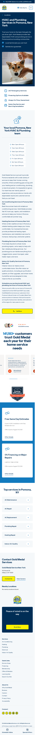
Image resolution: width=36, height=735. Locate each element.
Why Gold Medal (7, 687)
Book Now (17, 627)
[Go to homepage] (4, 7)
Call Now (19, 311)
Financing (5, 666)
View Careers (21, 579)
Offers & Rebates (7, 671)
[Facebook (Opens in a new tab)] (3, 713)
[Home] (17, 600)
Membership (6, 668)
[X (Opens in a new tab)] (6, 713)
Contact (4, 695)
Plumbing (5, 647)
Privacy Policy (6, 698)
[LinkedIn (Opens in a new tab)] (16, 713)
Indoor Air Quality (7, 652)
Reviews (4, 690)
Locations (7, 15)
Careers (4, 693)
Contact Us (8, 579)
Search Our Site (7, 677)
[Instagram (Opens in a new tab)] (10, 713)
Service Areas (6, 663)
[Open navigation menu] (31, 8)
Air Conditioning (7, 642)
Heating (4, 644)
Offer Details (9, 437)
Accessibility (6, 701)
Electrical (5, 650)
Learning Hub (6, 674)
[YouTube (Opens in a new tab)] (13, 713)
